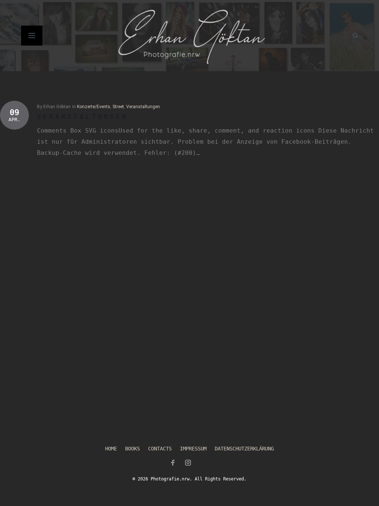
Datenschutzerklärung (244, 449)
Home (111, 449)
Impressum (193, 449)
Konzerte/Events (93, 106)
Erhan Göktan (57, 106)
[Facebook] (173, 464)
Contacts (160, 449)
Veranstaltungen (143, 106)
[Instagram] (188, 464)
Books (132, 449)
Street (118, 106)
